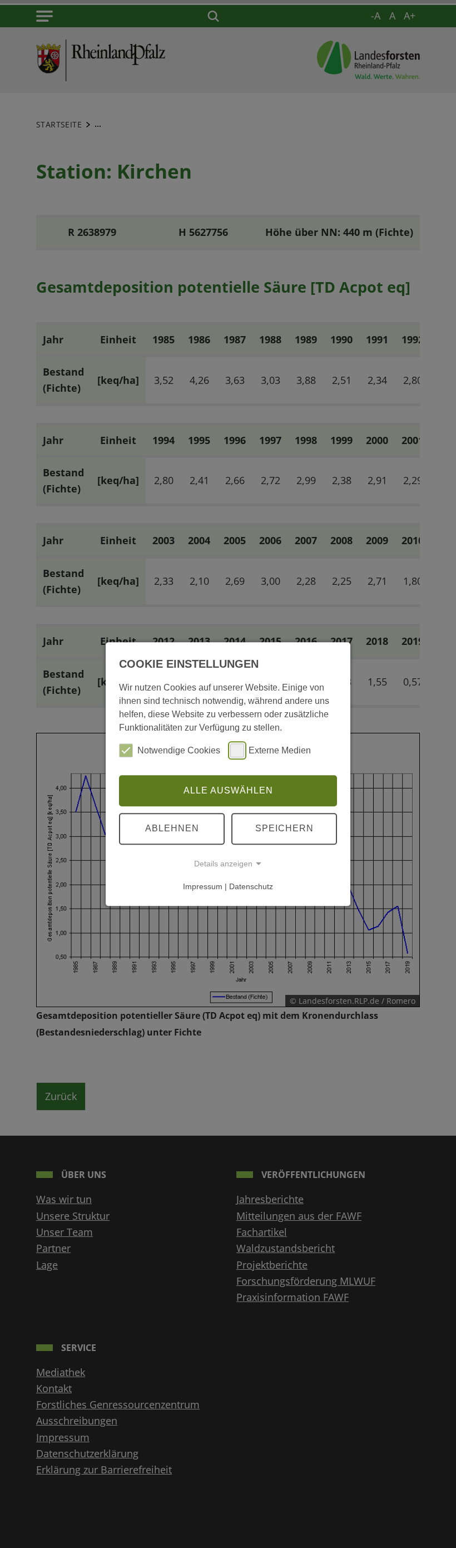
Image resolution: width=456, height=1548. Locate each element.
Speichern (284, 828)
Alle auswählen (228, 790)
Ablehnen (172, 828)
